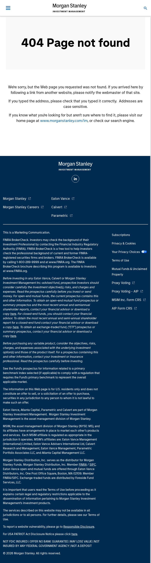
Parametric (59, 216)
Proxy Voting (121, 283)
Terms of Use (120, 260)
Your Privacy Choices (126, 252)
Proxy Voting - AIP (125, 291)
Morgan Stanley (14, 199)
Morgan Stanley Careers (21, 207)
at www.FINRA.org (57, 262)
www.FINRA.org (16, 271)
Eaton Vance (60, 199)
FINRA (83, 464)
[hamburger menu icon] (8, 8)
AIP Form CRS (122, 308)
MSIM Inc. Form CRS (126, 300)
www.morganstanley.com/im (63, 120)
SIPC (92, 464)
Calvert (56, 207)
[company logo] (70, 8)
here (13, 314)
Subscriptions (121, 235)
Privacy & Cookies (124, 243)
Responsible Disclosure (78, 526)
